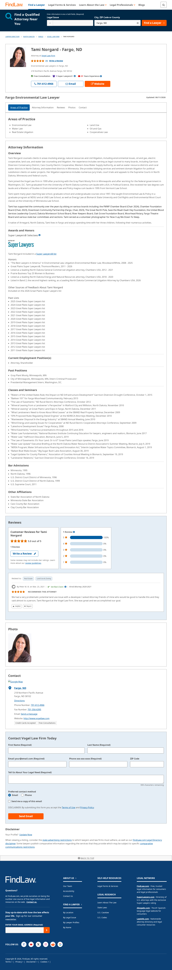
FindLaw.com (143, 886)
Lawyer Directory (12, 37)
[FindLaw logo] (15, 5)
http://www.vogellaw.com (36, 718)
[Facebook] (23, 944)
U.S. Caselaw (103, 912)
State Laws (102, 907)
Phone (28, 795)
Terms (8, 961)
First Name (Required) (20, 744)
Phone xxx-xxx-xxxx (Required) (85, 758)
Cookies (44, 961)
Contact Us (68, 896)
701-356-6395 (34, 709)
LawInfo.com (143, 919)
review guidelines (33, 563)
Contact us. (31, 902)
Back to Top (87, 858)
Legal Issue (53, 17)
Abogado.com (143, 908)
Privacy (18, 961)
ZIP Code (134, 758)
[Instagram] (45, 944)
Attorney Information (43, 107)
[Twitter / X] (38, 944)
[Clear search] (138, 23)
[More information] (74, 532)
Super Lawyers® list (46, 253)
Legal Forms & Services (107, 886)
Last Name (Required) (98, 744)
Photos (72, 107)
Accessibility (68, 891)
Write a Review (56, 60)
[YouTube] (31, 944)
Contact (83, 107)
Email (15, 795)
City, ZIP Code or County (107, 17)
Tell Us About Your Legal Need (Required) (30, 772)
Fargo (40, 37)
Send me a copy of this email (26, 801)
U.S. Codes (102, 917)
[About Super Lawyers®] (75, 76)
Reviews (61, 107)
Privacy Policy (87, 807)
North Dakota (29, 37)
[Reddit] (52, 944)
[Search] (164, 5)
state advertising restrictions (57, 840)
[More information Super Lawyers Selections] (39, 235)
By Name (67, 927)
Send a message (29, 713)
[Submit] (47, 930)
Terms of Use (68, 807)
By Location (68, 912)
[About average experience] (101, 76)
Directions (19, 700)
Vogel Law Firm (53, 37)
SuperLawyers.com (145, 897)
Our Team (67, 886)
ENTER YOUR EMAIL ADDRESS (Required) (24, 924)
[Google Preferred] (60, 944)
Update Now (25, 834)
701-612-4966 (37, 705)
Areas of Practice (19, 107)
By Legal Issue (69, 917)
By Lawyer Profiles (71, 922)
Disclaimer (31, 961)
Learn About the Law (106, 902)
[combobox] (70, 23)
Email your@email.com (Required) (26, 758)
